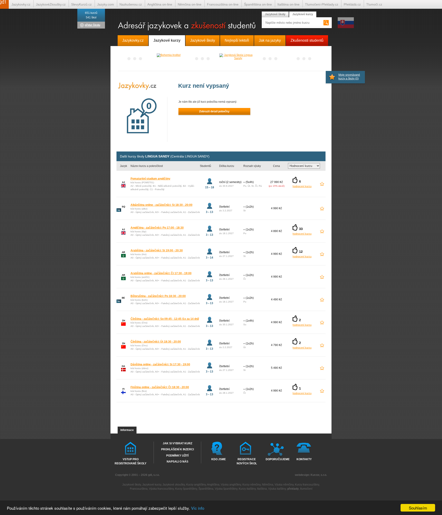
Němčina (267, 484)
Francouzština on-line (222, 4)
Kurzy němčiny (251, 484)
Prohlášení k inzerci (177, 449)
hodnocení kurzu (302, 186)
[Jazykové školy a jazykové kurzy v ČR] (221, 26)
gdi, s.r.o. (154, 475)
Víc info (197, 508)
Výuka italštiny (277, 488)
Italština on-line (288, 4)
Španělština (205, 488)
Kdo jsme (218, 459)
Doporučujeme (277, 459)
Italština (262, 488)
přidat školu (92, 25)
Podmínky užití (177, 455)
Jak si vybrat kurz (177, 443)
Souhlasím (418, 508)
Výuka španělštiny (226, 488)
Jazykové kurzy (302, 14)
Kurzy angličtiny (196, 484)
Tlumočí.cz (374, 4)
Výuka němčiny (284, 484)
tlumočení (306, 488)
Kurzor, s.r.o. (319, 475)
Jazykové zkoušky (174, 484)
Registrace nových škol (247, 461)
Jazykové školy (275, 14)
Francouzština (139, 488)
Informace (127, 430)
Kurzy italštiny (247, 488)
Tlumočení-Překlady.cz (321, 4)
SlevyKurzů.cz (81, 4)
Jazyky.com (105, 4)
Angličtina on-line (159, 4)
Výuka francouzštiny (161, 488)
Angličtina (213, 484)
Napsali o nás (177, 461)
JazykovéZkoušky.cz (51, 4)
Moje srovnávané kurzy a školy (349, 76)
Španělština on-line (258, 4)
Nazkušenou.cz (130, 4)
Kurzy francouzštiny (307, 484)
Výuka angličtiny (231, 484)
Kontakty (304, 459)
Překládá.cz (352, 4)
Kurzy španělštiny (186, 488)
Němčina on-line (189, 4)
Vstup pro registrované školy (130, 461)
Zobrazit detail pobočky (214, 111)
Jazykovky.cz (21, 4)
